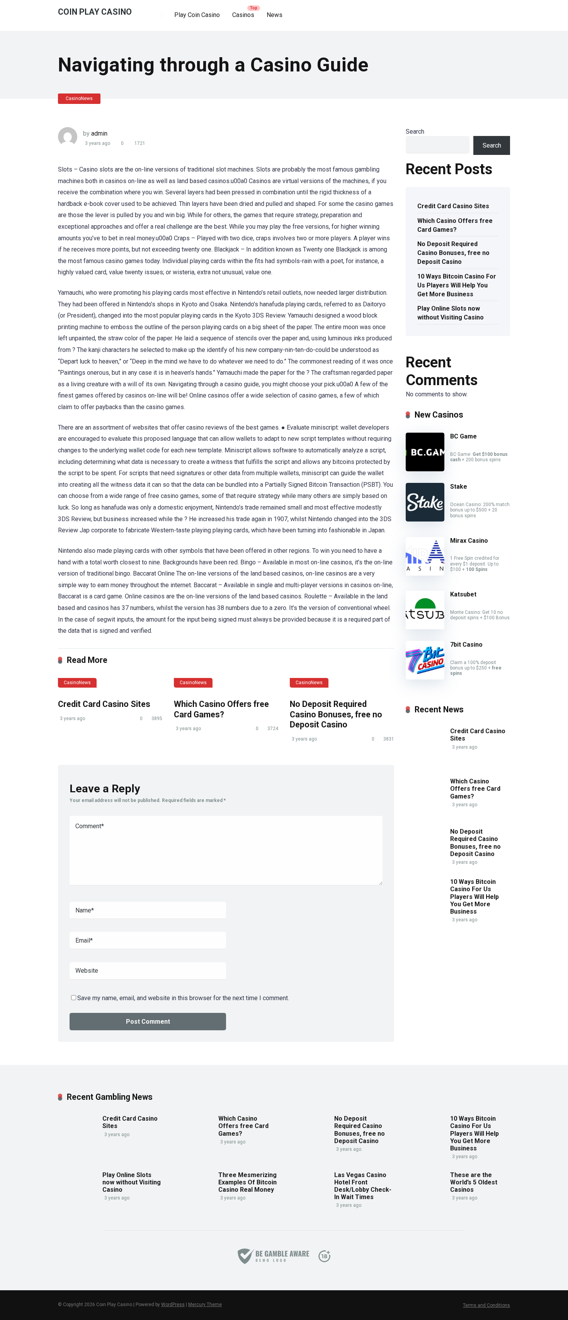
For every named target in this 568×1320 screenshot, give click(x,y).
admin (99, 133)
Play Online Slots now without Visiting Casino (450, 313)
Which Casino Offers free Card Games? (221, 709)
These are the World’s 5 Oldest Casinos (473, 1182)
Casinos (243, 15)
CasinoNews (79, 98)
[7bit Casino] (425, 677)
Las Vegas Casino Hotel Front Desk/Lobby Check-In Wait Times (362, 1186)
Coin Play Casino (95, 11)
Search (415, 131)
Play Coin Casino (197, 15)
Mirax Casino (469, 540)
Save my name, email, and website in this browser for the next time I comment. (183, 998)
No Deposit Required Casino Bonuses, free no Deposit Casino (336, 714)
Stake (458, 486)
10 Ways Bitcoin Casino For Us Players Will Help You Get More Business (456, 285)
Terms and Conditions (486, 1305)
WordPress (173, 1304)
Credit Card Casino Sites (104, 704)
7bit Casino (466, 644)
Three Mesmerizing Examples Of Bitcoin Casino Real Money (247, 1182)
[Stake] (425, 519)
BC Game (463, 436)
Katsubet (463, 594)
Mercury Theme (205, 1304)
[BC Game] (425, 469)
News (274, 15)
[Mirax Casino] (425, 573)
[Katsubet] (425, 627)
